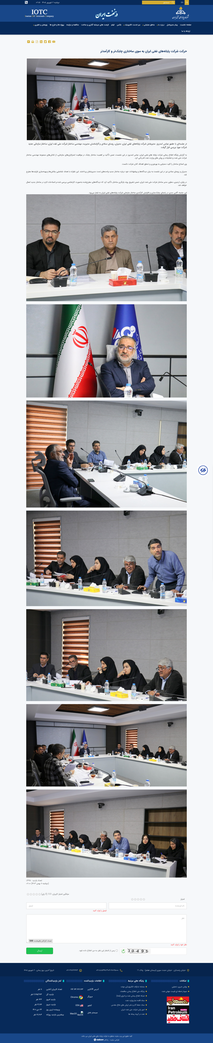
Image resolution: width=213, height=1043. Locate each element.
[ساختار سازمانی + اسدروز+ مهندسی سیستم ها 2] (106, 99)
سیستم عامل (93, 1012)
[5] (144, 899)
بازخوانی (123, 950)
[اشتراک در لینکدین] (41, 41)
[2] (135, 899)
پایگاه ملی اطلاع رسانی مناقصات (132, 991)
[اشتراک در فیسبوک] (49, 41)
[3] (138, 899)
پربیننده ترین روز (53, 1009)
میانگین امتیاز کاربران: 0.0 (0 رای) (55, 894)
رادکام (106, 1040)
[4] (141, 899)
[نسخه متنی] (32, 41)
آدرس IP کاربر (93, 989)
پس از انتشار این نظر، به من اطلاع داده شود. (97, 950)
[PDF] (36, 41)
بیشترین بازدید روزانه (55, 1014)
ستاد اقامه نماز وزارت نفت (135, 1000)
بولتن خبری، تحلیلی (179, 986)
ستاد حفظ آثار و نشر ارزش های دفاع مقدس (128, 1005)
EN (182, 2)
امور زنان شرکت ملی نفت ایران (133, 1009)
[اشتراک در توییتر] (45, 41)
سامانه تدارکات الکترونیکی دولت (133, 986)
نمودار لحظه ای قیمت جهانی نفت (174, 991)
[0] (28, 894)
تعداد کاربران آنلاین (54, 989)
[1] (132, 899)
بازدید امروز (50, 999)
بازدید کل (50, 994)
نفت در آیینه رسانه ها (136, 1014)
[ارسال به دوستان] (53, 41)
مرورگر (90, 996)
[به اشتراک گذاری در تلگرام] (28, 41)
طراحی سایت (114, 1040)
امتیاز (183, 899)
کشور (90, 1005)
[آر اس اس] (26, 2)
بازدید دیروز (51, 1004)
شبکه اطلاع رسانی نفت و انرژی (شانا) (130, 996)
